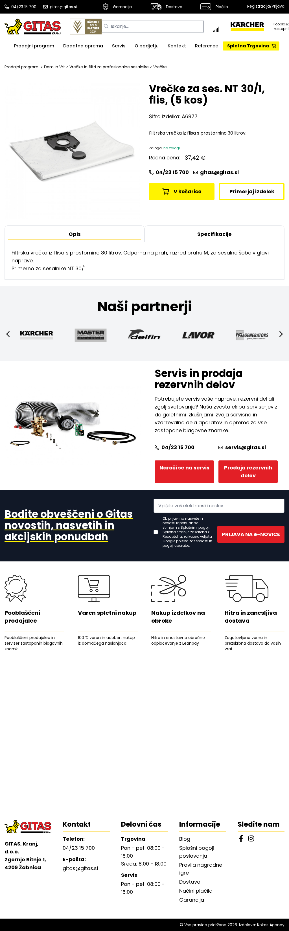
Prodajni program (34, 46)
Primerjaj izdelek (251, 191)
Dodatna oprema (83, 46)
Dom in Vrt (54, 67)
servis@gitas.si (245, 447)
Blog (184, 838)
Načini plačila (196, 890)
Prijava (278, 6)
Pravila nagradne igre (200, 868)
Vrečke (160, 67)
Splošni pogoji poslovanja (196, 851)
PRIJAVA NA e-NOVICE (251, 534)
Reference (206, 46)
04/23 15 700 (23, 7)
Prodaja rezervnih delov (248, 471)
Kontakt (177, 46)
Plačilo (222, 7)
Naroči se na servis (184, 467)
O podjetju (147, 46)
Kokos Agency (270, 925)
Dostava (174, 7)
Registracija (258, 6)
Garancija (122, 7)
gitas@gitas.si (63, 7)
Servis (119, 46)
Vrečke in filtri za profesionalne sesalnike (109, 67)
